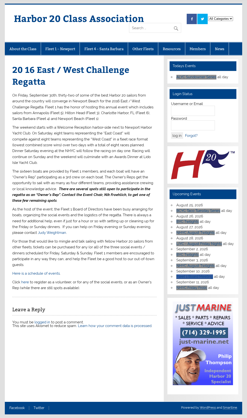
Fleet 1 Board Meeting (194, 276)
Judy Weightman (52, 232)
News (219, 49)
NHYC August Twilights (195, 232)
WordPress (208, 407)
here (25, 282)
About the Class (22, 49)
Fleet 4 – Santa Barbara (104, 49)
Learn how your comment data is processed (114, 326)
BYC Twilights (187, 221)
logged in (42, 322)
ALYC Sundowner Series (196, 77)
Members (198, 49)
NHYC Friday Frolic (191, 288)
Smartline (230, 407)
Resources (172, 49)
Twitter (39, 408)
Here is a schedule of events (36, 273)
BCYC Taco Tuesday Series (198, 211)
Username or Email (187, 104)
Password (179, 118)
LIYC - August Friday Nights (199, 244)
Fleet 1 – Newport (60, 49)
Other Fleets (143, 49)
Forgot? (191, 135)
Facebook (17, 408)
